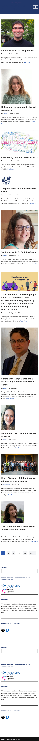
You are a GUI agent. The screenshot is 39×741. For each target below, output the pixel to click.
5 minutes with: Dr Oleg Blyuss (17, 50)
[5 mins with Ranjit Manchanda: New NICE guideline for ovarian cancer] (19, 351)
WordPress (16, 739)
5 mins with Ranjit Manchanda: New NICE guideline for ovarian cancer (17, 381)
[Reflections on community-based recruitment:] (19, 86)
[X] (3, 630)
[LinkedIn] (7, 630)
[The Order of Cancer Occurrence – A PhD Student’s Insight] (19, 512)
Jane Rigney (6, 484)
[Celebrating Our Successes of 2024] (19, 142)
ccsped (5, 54)
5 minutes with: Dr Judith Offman (18, 252)
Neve (3, 739)
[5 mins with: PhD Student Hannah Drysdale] (19, 417)
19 (25, 553)
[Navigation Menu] (35, 7)
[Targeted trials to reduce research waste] (19, 180)
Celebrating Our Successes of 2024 (19, 157)
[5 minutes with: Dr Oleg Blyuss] (19, 33)
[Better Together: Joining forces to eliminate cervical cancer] (19, 464)
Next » (32, 553)
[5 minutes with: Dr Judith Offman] (19, 229)
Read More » (27, 62)
